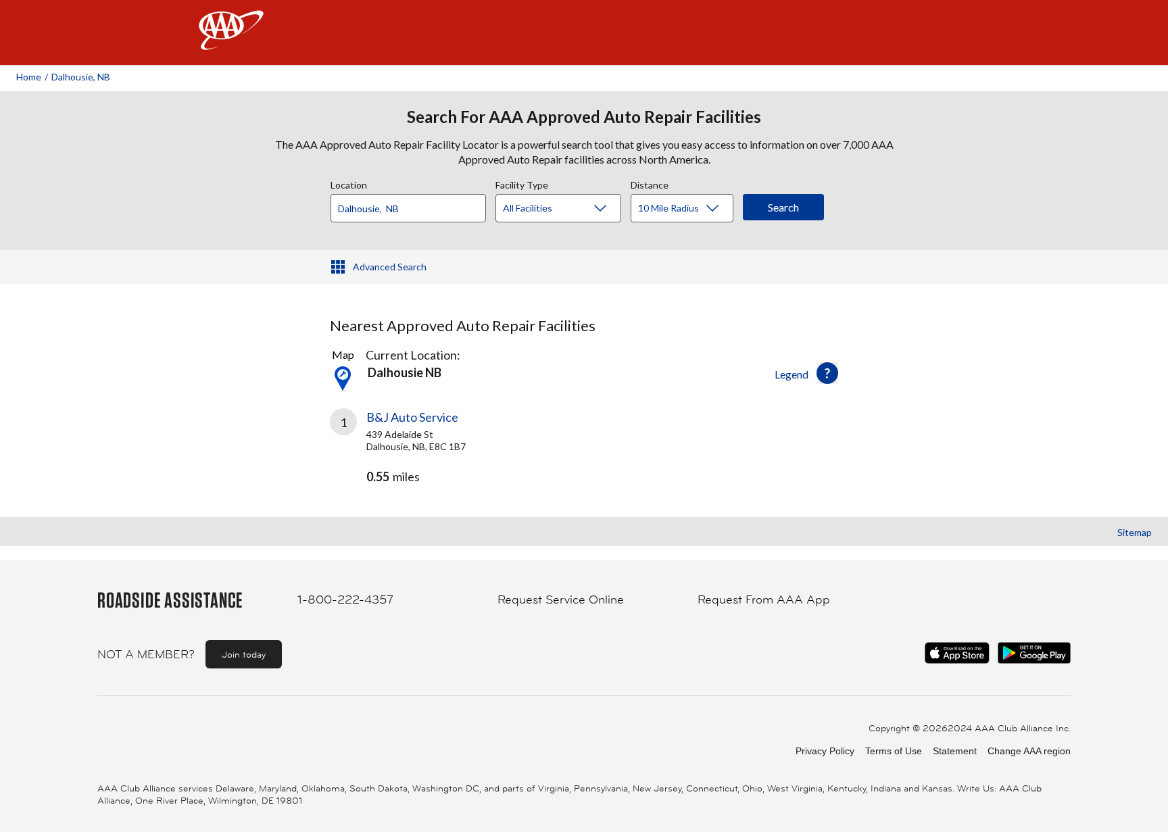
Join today (244, 654)
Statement (955, 750)
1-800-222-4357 (345, 599)
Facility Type (521, 183)
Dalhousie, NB (80, 76)
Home (28, 76)
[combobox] (413, 205)
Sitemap (1134, 532)
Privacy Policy (825, 750)
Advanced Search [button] (390, 266)
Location (349, 183)
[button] (827, 373)
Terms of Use (893, 750)
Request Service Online (560, 599)
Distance (649, 183)
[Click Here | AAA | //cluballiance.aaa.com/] (231, 41)
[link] (457, 453)
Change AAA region (1029, 750)
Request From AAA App (764, 599)
